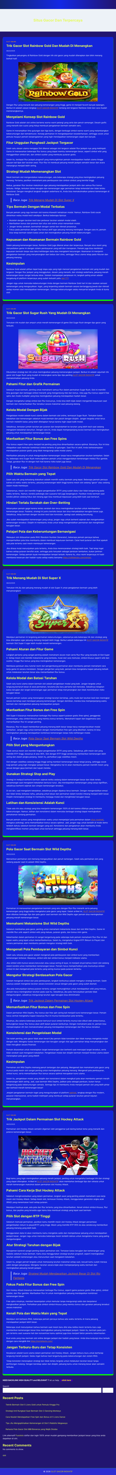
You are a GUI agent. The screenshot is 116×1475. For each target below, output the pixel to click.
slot (4, 1455)
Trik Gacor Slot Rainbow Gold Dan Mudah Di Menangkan (49, 46)
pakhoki (72, 1093)
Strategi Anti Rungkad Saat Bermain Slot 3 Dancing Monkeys (33, 1411)
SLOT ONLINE (11, 41)
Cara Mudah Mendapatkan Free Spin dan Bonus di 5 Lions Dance (35, 1417)
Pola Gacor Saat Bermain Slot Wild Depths (55, 738)
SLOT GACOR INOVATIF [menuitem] (47, 108)
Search (6, 1386)
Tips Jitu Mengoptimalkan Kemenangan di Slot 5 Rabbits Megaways (37, 1423)
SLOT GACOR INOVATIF (62, 1471)
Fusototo (20, 1435)
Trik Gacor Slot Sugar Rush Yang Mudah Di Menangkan (48, 313)
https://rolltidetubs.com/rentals (77, 557)
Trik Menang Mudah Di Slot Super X (51, 200)
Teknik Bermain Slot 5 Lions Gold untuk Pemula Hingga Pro (32, 1405)
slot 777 (64, 278)
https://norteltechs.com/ (42, 1341)
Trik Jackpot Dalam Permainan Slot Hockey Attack (60, 1000)
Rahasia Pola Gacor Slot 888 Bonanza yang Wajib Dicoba (31, 1429)
